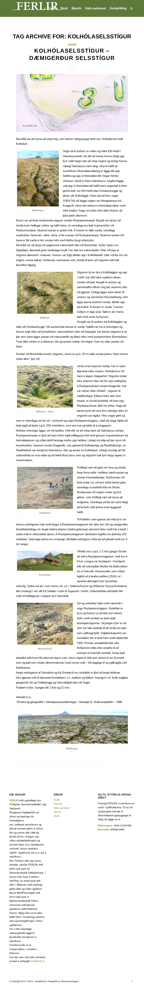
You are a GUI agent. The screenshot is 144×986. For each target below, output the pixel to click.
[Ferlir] (37, 8)
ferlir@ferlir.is (37, 961)
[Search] (131, 8)
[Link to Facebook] (132, 981)
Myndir (57, 811)
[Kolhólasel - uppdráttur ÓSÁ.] (72, 103)
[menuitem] (52, 8)
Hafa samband (61, 808)
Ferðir (57, 799)
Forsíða (58, 803)
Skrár (72, 44)
